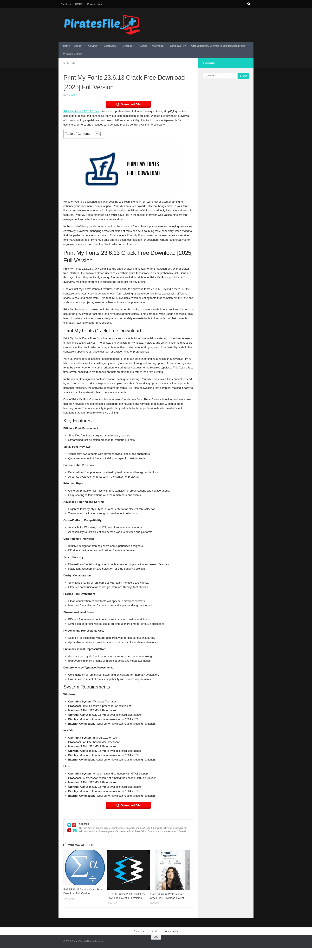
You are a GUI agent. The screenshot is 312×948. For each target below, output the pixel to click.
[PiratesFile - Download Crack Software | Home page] (102, 25)
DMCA (79, 4)
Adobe (77, 45)
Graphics (128, 45)
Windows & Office (72, 54)
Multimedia (157, 45)
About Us (66, 4)
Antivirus (92, 45)
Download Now (178, 45)
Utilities (69, 62)
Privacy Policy (94, 4)
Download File (131, 104)
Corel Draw (110, 45)
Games (143, 45)
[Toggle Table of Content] (96, 134)
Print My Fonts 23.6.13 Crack (81, 111)
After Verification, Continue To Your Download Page (218, 45)
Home (66, 45)
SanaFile (72, 95)
